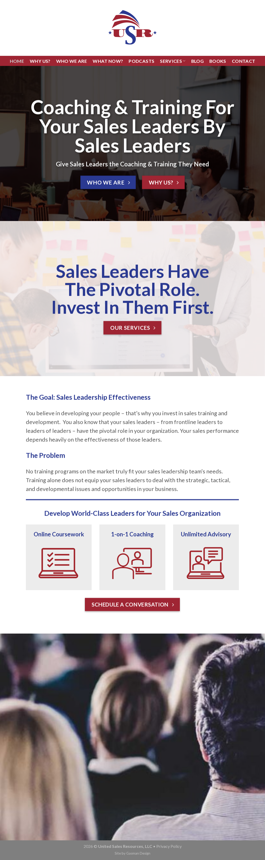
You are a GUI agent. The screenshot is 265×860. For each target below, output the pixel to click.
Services (171, 61)
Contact (243, 61)
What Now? (108, 61)
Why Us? (40, 61)
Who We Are (71, 61)
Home (17, 61)
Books (217, 61)
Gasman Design (138, 853)
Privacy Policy (169, 846)
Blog (197, 61)
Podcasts (141, 61)
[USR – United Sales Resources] (132, 28)
